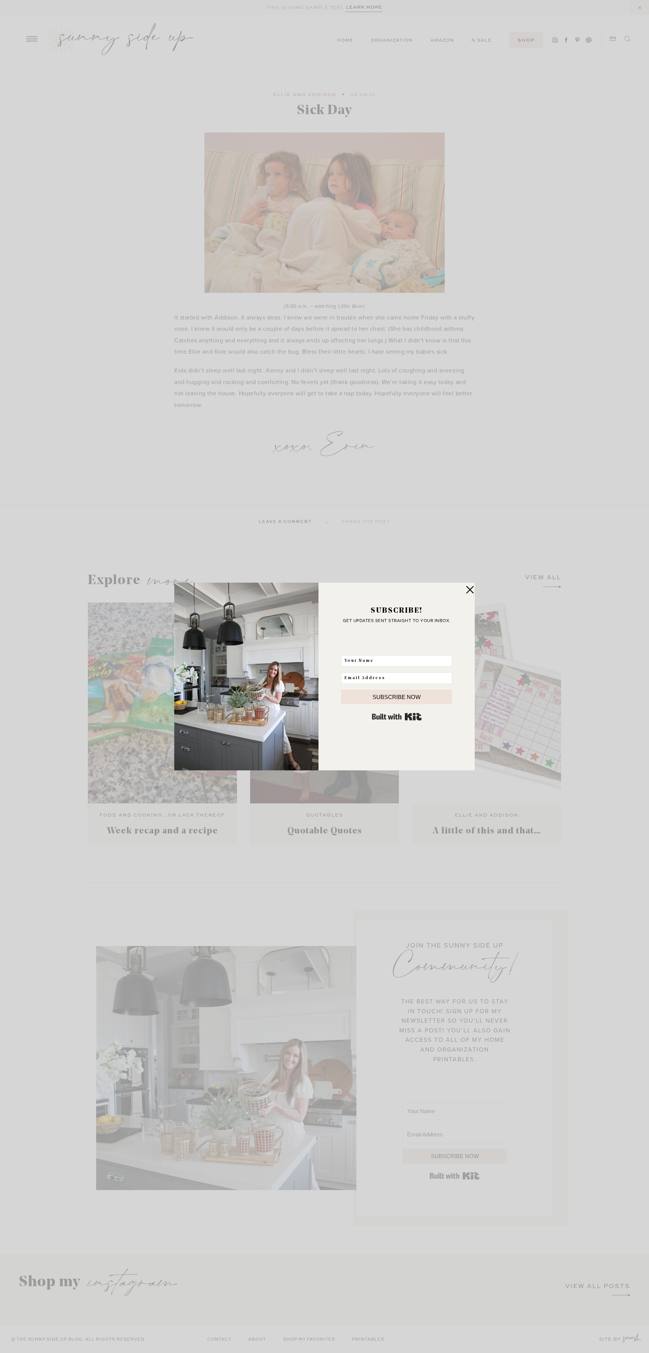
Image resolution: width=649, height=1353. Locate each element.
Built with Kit (397, 716)
